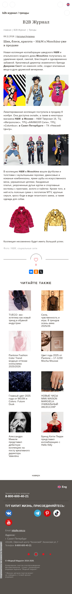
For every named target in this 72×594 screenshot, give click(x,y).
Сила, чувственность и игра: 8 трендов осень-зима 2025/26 (50, 320)
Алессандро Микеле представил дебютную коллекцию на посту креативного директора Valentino (19, 446)
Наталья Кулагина (25, 36)
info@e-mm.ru (18, 530)
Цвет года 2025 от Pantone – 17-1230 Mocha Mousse (52, 358)
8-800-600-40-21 (17, 496)
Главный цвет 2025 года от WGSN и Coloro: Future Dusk (20, 400)
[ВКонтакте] (31, 272)
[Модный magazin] (27, 4)
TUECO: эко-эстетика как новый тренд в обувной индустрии (20, 319)
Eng (64, 486)
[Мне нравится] (36, 258)
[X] (41, 272)
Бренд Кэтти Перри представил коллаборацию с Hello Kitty (52, 440)
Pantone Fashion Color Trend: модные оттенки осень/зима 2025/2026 (18, 361)
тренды (24, 12)
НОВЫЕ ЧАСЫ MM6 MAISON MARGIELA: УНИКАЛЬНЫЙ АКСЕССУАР (49, 401)
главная (7, 30)
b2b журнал (9, 12)
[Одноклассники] (36, 272)
